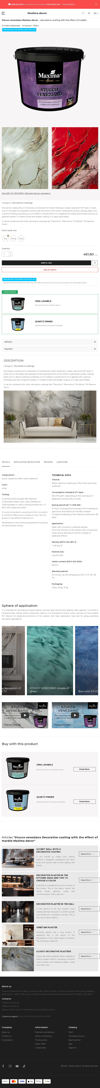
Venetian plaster (46, 927)
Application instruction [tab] (27, 462)
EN (95, 13)
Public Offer (40, 1044)
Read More (84, 769)
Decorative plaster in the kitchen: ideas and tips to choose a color (52, 878)
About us (6, 1032)
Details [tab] (6, 462)
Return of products (43, 1036)
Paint (71, 1032)
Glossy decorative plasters (53, 951)
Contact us (6, 1036)
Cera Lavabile (43, 301)
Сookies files (40, 1048)
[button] (3, 13)
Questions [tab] (62, 462)
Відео (36, 25)
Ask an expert (50, 270)
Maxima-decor (37, 13)
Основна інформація (11, 25)
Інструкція (27, 25)
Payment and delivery (45, 1032)
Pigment (72, 1048)
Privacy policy (41, 1040)
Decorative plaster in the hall (55, 904)
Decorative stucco (77, 1036)
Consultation (7, 1040)
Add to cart (46, 263)
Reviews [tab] (48, 462)
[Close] (96, 4)
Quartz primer (44, 321)
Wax (70, 1044)
